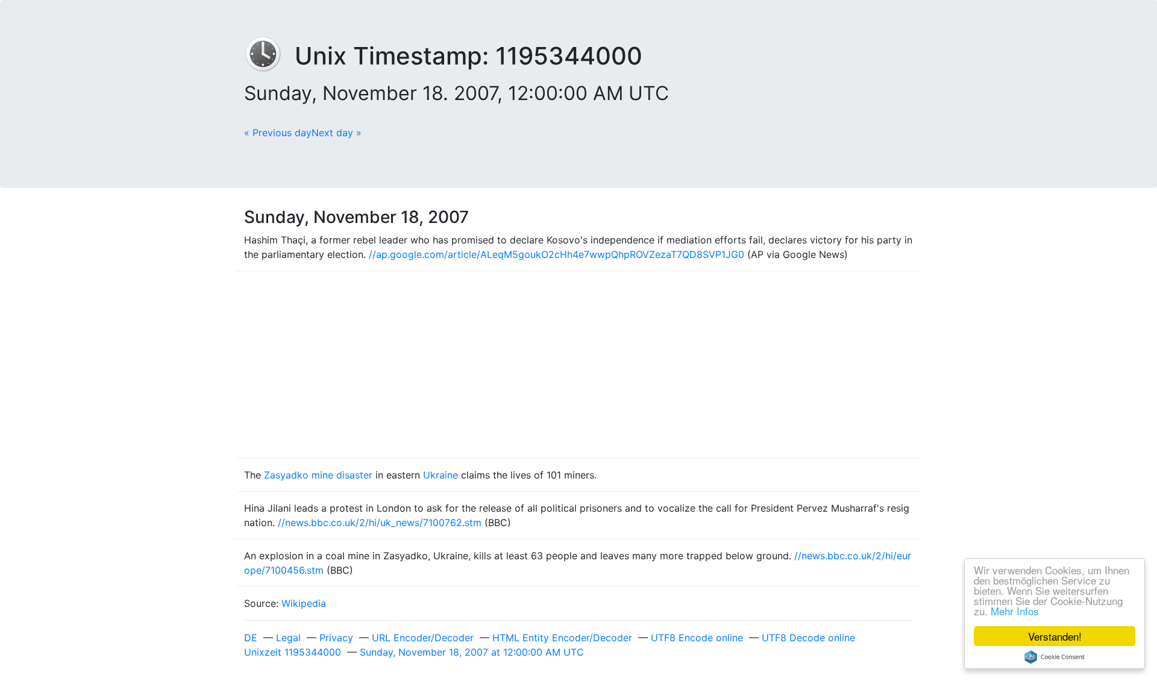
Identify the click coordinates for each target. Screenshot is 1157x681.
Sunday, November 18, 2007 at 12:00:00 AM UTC (472, 652)
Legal (288, 638)
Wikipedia (303, 603)
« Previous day (278, 133)
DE (250, 638)
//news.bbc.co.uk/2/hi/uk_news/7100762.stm (379, 522)
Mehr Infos (1015, 610)
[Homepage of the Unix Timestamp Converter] (269, 56)
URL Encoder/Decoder (423, 638)
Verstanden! (1055, 636)
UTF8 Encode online (697, 638)
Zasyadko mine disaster (318, 475)
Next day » (337, 133)
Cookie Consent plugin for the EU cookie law (1054, 657)
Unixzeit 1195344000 (292, 652)
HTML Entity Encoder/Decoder (562, 638)
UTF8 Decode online (808, 638)
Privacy (336, 638)
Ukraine (440, 475)
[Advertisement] (578, 364)
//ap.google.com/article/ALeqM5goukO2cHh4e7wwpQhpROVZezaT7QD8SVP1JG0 (556, 254)
